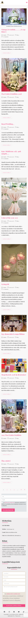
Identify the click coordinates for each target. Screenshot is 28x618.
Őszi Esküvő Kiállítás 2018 (11, 94)
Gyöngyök (5, 284)
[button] (27, 2)
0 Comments (5, 36)
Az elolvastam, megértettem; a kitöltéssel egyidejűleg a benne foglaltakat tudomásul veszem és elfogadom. (13, 504)
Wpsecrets (17, 616)
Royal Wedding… (7, 124)
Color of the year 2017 (9, 218)
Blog (18, 35)
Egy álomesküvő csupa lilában (13, 334)
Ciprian (4, 35)
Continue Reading (7, 52)
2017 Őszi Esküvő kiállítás (11, 435)
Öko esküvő (5, 461)
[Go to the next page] (24, 489)
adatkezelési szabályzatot (10, 502)
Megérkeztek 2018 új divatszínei (13, 375)
